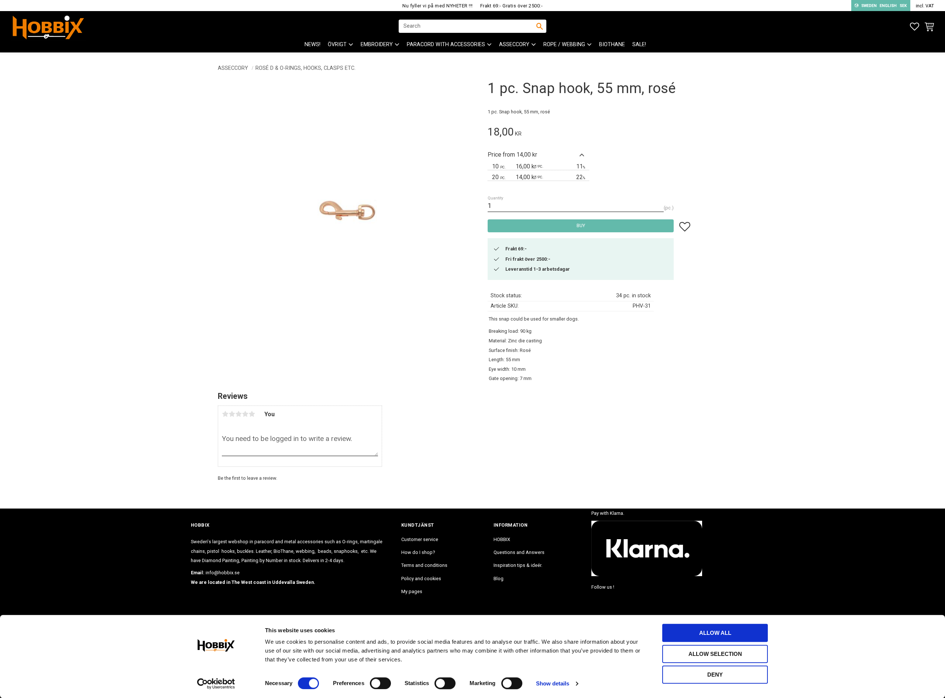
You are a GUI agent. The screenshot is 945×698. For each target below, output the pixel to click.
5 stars (251, 414)
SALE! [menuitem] (639, 44)
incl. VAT (925, 5)
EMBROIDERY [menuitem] (377, 44)
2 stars (231, 414)
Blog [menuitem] (499, 578)
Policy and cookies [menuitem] (421, 578)
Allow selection (715, 654)
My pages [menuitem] (411, 591)
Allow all (715, 633)
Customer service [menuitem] (419, 539)
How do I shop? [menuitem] (418, 552)
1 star (225, 414)
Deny (715, 674)
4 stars (245, 414)
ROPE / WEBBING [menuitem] (564, 44)
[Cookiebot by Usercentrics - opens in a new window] (216, 683)
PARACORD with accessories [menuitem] (446, 44)
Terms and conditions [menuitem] (424, 565)
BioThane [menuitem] (612, 44)
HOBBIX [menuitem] (502, 539)
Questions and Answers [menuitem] (519, 552)
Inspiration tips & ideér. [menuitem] (518, 565)
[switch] (380, 683)
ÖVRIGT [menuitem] (337, 44)
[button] (914, 26)
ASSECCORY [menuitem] (514, 44)
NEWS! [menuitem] (312, 44)
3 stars (238, 414)
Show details (552, 683)
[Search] (539, 26)
